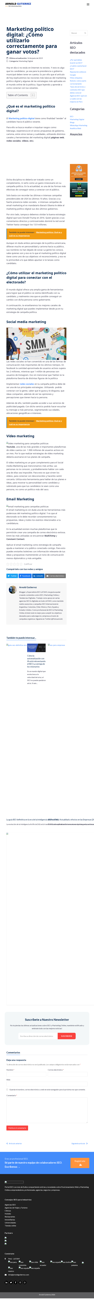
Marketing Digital (26, 61)
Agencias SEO (10, 1205)
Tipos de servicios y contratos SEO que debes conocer (77, 90)
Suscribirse (66, 1036)
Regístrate (80, 1161)
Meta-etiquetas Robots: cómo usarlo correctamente (78, 81)
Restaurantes (10, 1217)
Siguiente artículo (78, 1143)
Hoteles (8, 1214)
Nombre (10, 1070)
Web (8, 1080)
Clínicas (8, 1211)
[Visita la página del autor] (13, 589)
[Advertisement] (47, 15)
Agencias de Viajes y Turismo (16, 1208)
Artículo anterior (15, 1143)
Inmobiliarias (10, 1219)
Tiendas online (10, 1225)
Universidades (10, 1222)
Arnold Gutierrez (28, 587)
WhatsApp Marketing (78, 125)
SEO (71, 116)
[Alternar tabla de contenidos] (31, 95)
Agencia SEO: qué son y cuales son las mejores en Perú (78, 99)
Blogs (72, 122)
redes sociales (27, 384)
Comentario (11, 1095)
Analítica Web (75, 128)
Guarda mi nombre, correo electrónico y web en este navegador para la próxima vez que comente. (47, 1089)
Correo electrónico (56, 1070)
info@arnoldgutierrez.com (18, 1275)
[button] (88, 4)
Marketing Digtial (77, 119)
